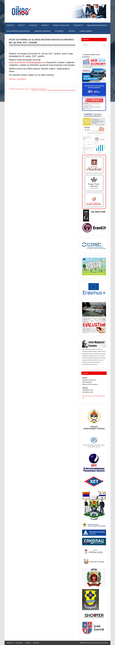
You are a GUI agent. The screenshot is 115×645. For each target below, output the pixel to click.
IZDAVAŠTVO (78, 25)
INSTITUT (21, 25)
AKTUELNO (33, 25)
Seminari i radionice (42, 31)
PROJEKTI (45, 25)
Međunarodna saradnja (97, 25)
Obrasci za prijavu (17, 79)
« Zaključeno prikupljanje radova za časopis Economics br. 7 (27, 89)
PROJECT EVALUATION (61, 25)
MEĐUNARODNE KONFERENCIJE (18, 31)
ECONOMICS (59, 31)
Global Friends (86, 31)
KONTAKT (71, 31)
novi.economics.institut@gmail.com (27, 62)
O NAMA (27, 642)
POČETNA (10, 25)
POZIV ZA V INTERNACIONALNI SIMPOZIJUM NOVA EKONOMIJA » (53, 90)
